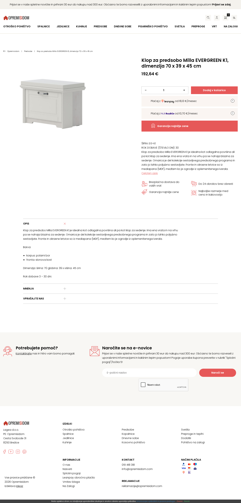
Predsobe (100, 26)
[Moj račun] (217, 18)
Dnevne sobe (122, 26)
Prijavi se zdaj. (221, 4)
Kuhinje (81, 26)
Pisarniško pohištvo (153, 26)
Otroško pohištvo (16, 26)
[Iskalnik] (208, 18)
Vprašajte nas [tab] (33, 298)
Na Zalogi (69, 486)
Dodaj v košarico (214, 90)
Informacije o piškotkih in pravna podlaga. (155, 501)
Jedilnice (63, 26)
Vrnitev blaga (71, 482)
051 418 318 (128, 465)
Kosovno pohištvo (133, 442)
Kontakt (128, 459)
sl (234, 18)
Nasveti (67, 469)
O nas (66, 465)
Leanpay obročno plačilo (79, 477)
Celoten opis (149, 173)
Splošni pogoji (71, 473)
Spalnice (43, 26)
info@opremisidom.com (137, 469)
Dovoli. (187, 501)
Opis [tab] (26, 223)
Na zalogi (231, 26)
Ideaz (19, 486)
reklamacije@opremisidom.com (142, 486)
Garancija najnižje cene (172, 126)
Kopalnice (128, 434)
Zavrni (179, 501)
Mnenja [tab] (28, 288)
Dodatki (186, 438)
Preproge (198, 26)
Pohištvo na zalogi (193, 442)
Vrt (214, 26)
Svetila (180, 26)
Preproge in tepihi (192, 434)
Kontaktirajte (24, 353)
